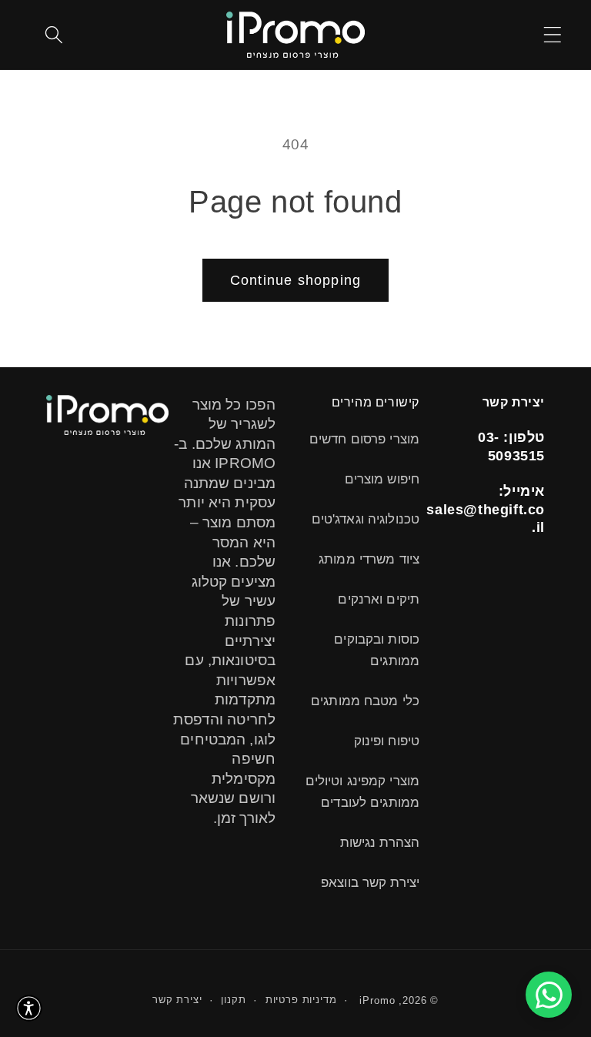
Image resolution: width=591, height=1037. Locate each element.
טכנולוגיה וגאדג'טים (365, 519)
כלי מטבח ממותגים (365, 701)
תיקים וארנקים (378, 599)
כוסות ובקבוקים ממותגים (376, 650)
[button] (552, 34)
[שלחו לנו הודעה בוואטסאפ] (549, 995)
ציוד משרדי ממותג (369, 559)
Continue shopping (295, 280)
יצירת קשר (177, 999)
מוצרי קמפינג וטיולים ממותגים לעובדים (362, 792)
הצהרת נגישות (379, 842)
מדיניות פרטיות (301, 999)
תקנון (233, 999)
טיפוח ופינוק (386, 741)
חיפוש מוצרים (382, 479)
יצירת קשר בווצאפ (370, 882)
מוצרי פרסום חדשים (364, 439)
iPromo (377, 1000)
